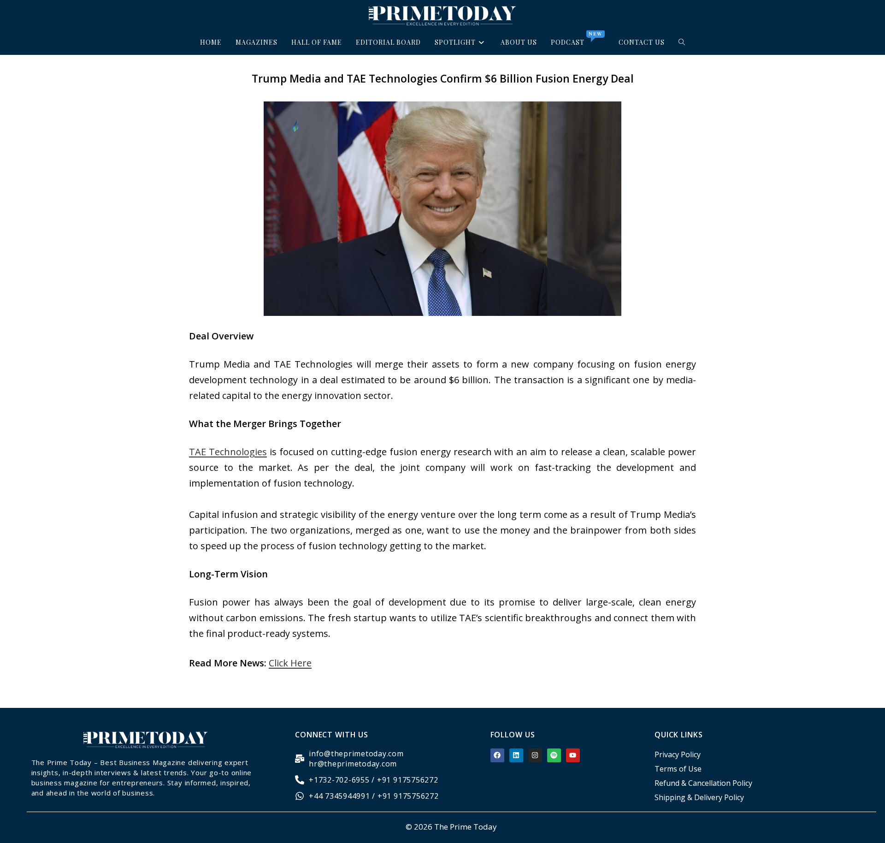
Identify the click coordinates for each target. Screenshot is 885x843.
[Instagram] (535, 755)
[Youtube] (573, 755)
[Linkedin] (516, 755)
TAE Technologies (228, 451)
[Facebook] (497, 755)
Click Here (290, 663)
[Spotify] (554, 755)
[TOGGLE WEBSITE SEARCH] (682, 42)
